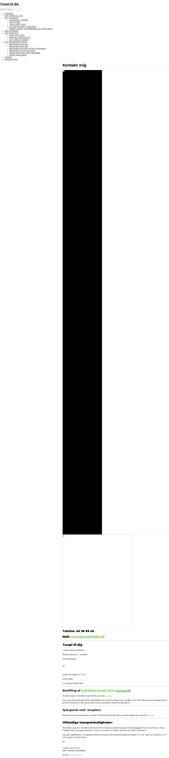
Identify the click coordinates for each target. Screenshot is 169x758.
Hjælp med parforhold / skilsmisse (24, 53)
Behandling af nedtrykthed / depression (27, 48)
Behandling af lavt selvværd (22, 51)
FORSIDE (9, 13)
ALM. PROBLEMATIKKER (16, 42)
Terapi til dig (76, 755)
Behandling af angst (18, 46)
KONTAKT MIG (11, 59)
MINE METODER (17, 35)
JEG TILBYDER (11, 18)
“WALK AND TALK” (17, 24)
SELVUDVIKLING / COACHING (22, 27)
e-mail (108, 695)
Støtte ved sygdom (18, 55)
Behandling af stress (18, 44)
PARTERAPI (14, 22)
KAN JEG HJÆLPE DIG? (20, 37)
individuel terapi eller (98, 690)
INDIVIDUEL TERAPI (18, 20)
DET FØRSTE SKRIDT (19, 40)
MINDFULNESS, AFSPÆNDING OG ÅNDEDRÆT (31, 29)
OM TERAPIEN (11, 33)
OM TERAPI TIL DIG (14, 16)
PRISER (8, 57)
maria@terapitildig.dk (88, 636)
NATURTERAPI (12, 31)
